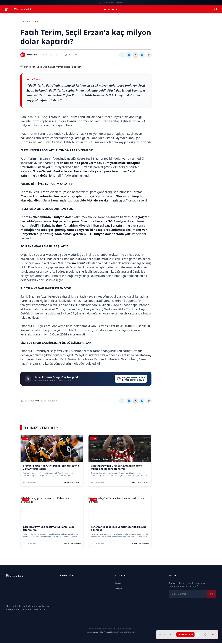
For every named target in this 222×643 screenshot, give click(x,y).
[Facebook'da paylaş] (129, 55)
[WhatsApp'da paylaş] (122, 55)
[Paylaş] (205, 634)
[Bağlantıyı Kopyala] (148, 55)
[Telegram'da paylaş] (142, 55)
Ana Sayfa (112, 9)
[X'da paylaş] (135, 55)
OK (211, 594)
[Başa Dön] (213, 634)
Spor (36, 22)
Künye (118, 583)
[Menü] (6, 9)
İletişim (118, 588)
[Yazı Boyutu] (171, 634)
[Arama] (216, 9)
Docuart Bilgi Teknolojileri (103, 632)
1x (197, 634)
